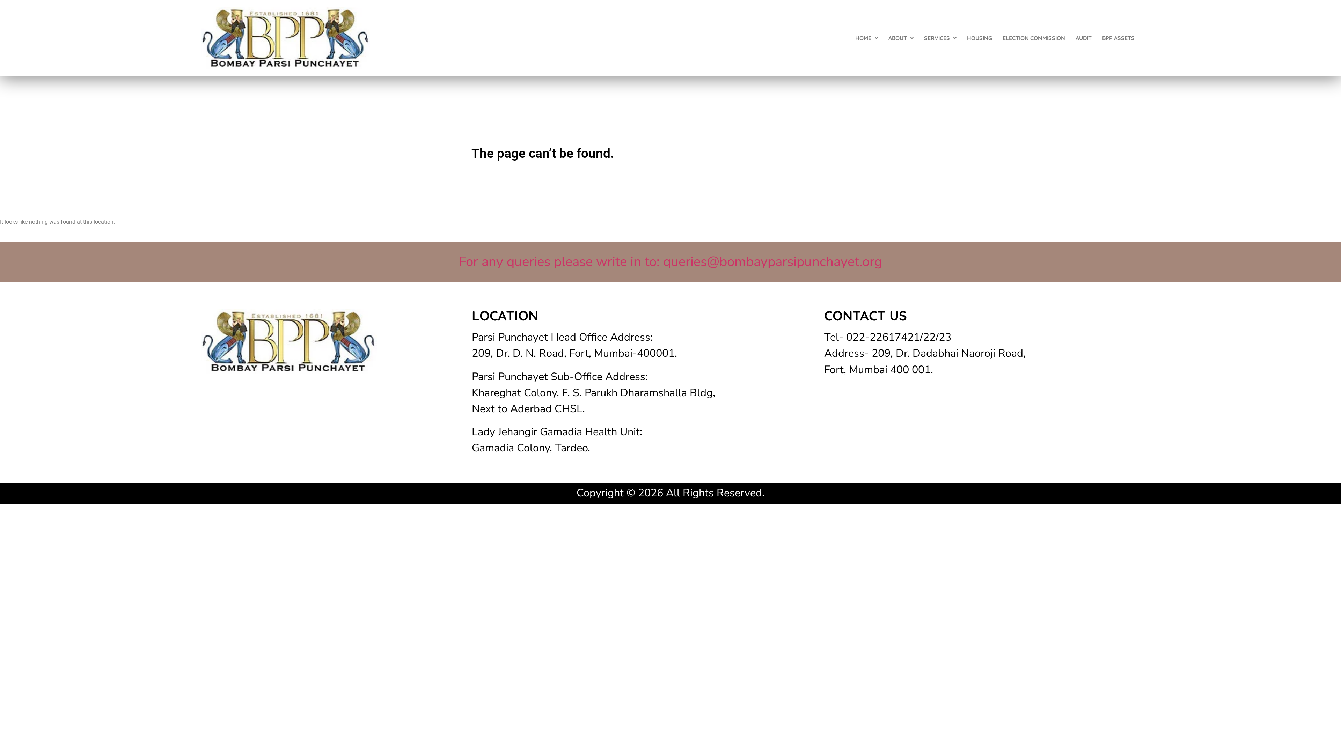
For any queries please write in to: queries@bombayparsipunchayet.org (670, 261)
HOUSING (979, 38)
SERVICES (937, 38)
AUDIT (1084, 38)
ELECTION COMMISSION (1034, 38)
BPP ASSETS (1118, 38)
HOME (863, 38)
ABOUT (897, 38)
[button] (866, 38)
